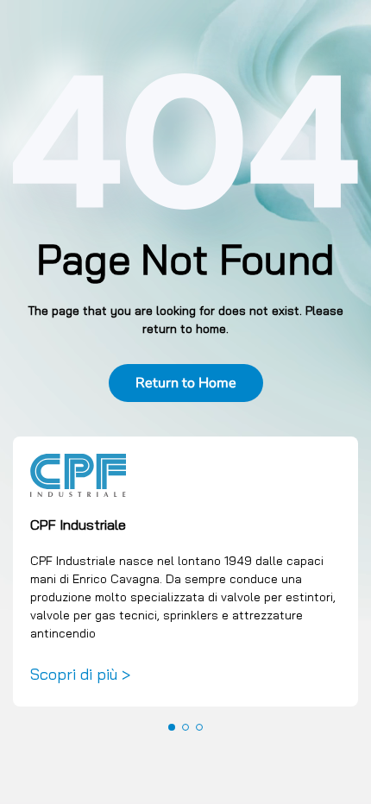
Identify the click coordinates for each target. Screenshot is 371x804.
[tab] (171, 727)
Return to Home (185, 383)
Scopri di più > (80, 674)
